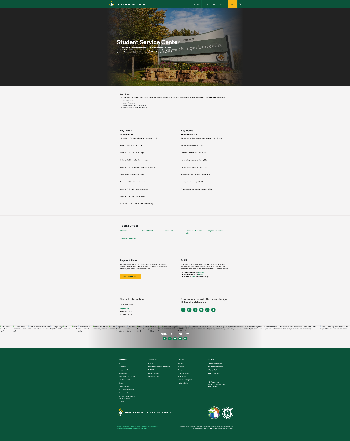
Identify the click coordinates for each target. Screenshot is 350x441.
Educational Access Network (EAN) (159, 367)
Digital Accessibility (154, 373)
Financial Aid (168, 231)
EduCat (150, 363)
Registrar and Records (215, 231)
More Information (131, 277)
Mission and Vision (125, 393)
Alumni (180, 363)
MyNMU (201, 272)
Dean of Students (147, 231)
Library (121, 383)
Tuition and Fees (209, 4)
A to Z (121, 363)
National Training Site (185, 380)
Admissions (123, 231)
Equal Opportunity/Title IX (127, 376)
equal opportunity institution (149, 426)
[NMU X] (195, 310)
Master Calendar (124, 386)
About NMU (122, 367)
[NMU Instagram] (189, 310)
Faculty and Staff (124, 380)
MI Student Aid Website (126, 389)
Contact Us (222, 4)
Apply (233, 4)
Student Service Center (131, 4)
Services (197, 4)
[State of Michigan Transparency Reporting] (214, 412)
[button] (240, 4)
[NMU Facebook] (183, 310)
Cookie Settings (153, 376)
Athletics (181, 367)
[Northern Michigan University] (112, 4)
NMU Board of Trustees (215, 367)
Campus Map (123, 373)
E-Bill (193, 277)
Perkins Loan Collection (128, 238)
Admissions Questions (215, 363)
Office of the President (215, 370)
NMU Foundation (183, 373)
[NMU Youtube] (201, 310)
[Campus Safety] (227, 412)
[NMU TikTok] (213, 310)
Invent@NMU (182, 376)
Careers (121, 401)
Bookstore (181, 370)
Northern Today (183, 383)
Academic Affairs (124, 370)
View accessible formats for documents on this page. (132, 428)
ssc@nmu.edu (124, 308)
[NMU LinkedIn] (207, 310)
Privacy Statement (214, 373)
